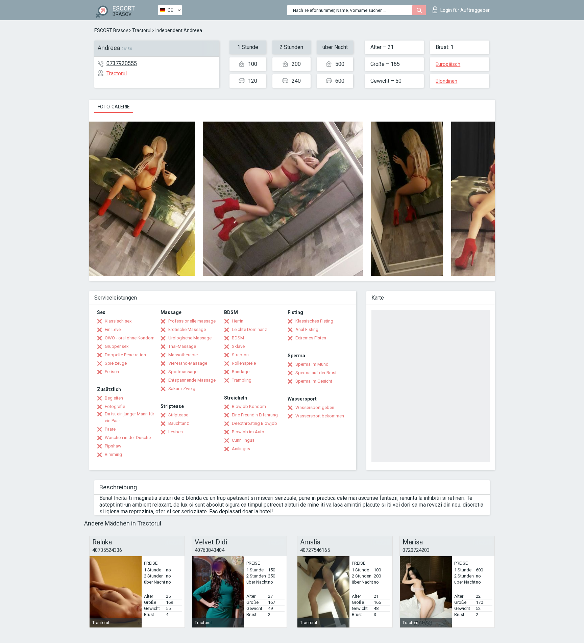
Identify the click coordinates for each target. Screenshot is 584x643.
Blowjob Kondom (249, 406)
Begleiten (114, 398)
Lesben (175, 431)
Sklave (238, 346)
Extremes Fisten (310, 337)
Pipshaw (113, 445)
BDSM (238, 337)
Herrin (237, 321)
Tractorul (141, 30)
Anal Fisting (306, 329)
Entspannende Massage (192, 380)
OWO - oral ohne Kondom (129, 337)
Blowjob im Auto (248, 431)
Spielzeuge (116, 363)
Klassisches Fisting (314, 321)
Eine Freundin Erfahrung (255, 414)
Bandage (240, 371)
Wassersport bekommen (319, 415)
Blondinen (446, 81)
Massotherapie (183, 354)
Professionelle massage (192, 321)
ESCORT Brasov (111, 30)
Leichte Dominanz (249, 329)
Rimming (113, 454)
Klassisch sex (118, 321)
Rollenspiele (244, 363)
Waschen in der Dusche (128, 437)
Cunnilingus (243, 440)
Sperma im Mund (311, 364)
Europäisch (448, 64)
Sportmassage (182, 371)
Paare (110, 429)
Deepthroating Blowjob (254, 423)
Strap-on (240, 354)
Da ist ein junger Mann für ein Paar (129, 417)
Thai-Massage (182, 346)
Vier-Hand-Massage (187, 363)
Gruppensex (116, 346)
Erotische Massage (187, 329)
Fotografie (115, 406)
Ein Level (113, 329)
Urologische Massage (190, 337)
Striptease (178, 414)
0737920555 (121, 63)
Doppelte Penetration (125, 354)
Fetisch (112, 371)
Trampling (241, 380)
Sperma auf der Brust (316, 372)
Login (465, 10)
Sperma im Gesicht (313, 381)
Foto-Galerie (114, 106)
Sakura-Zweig (181, 388)
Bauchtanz (178, 423)
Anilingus (241, 448)
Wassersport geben (314, 407)
